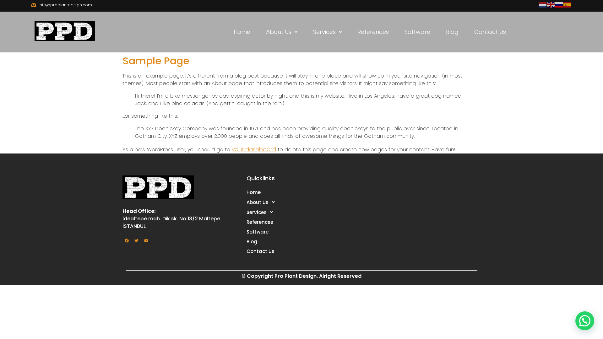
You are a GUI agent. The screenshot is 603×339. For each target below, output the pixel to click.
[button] (281, 32)
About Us (278, 32)
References (373, 32)
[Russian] (559, 4)
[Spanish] (567, 4)
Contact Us (490, 32)
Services (324, 32)
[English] (551, 4)
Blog (452, 32)
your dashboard (254, 149)
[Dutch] (543, 4)
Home (242, 32)
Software (417, 32)
